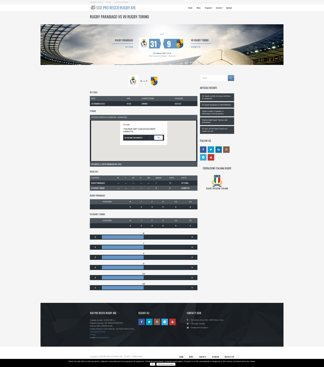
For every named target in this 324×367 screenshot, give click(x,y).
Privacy (108, 2)
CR (190, 202)
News (191, 356)
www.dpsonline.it (102, 338)
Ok (153, 364)
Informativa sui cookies (166, 364)
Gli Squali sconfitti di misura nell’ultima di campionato (216, 97)
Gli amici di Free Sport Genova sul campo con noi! (214, 130)
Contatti (202, 356)
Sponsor (215, 356)
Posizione (107, 202)
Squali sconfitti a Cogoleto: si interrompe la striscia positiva (213, 112)
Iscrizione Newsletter (121, 2)
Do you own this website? (134, 138)
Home (181, 356)
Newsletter (229, 356)
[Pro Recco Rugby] (114, 7)
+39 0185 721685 (198, 324)
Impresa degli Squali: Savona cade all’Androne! (215, 121)
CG (176, 202)
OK (158, 138)
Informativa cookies (96, 2)
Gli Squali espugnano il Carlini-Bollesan (216, 105)
